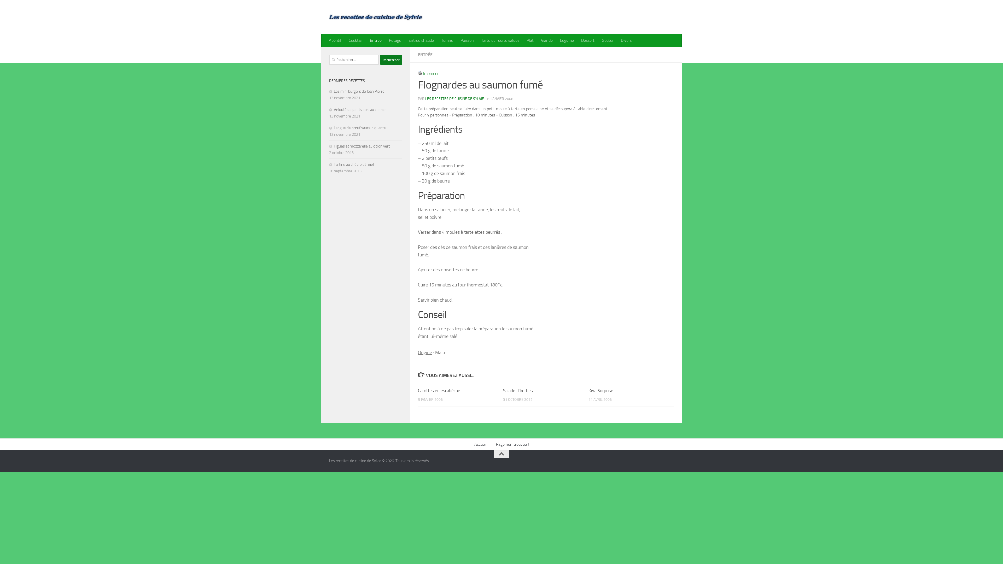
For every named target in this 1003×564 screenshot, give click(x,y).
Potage (395, 40)
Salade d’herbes (518, 390)
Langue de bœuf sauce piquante (360, 128)
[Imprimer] (420, 73)
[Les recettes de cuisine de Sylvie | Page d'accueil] (376, 17)
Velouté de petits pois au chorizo (360, 109)
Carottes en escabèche (439, 390)
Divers (626, 40)
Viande (547, 40)
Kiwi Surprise (600, 390)
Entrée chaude (421, 40)
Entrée (376, 40)
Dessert (587, 40)
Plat (530, 40)
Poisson (467, 40)
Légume (567, 40)
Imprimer (431, 73)
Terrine (447, 40)
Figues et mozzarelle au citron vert (362, 146)
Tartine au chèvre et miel (354, 164)
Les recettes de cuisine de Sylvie (454, 99)
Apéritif (335, 40)
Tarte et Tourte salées (500, 40)
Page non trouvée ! (512, 444)
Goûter (608, 40)
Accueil (480, 444)
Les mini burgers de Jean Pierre (359, 91)
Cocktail (356, 40)
